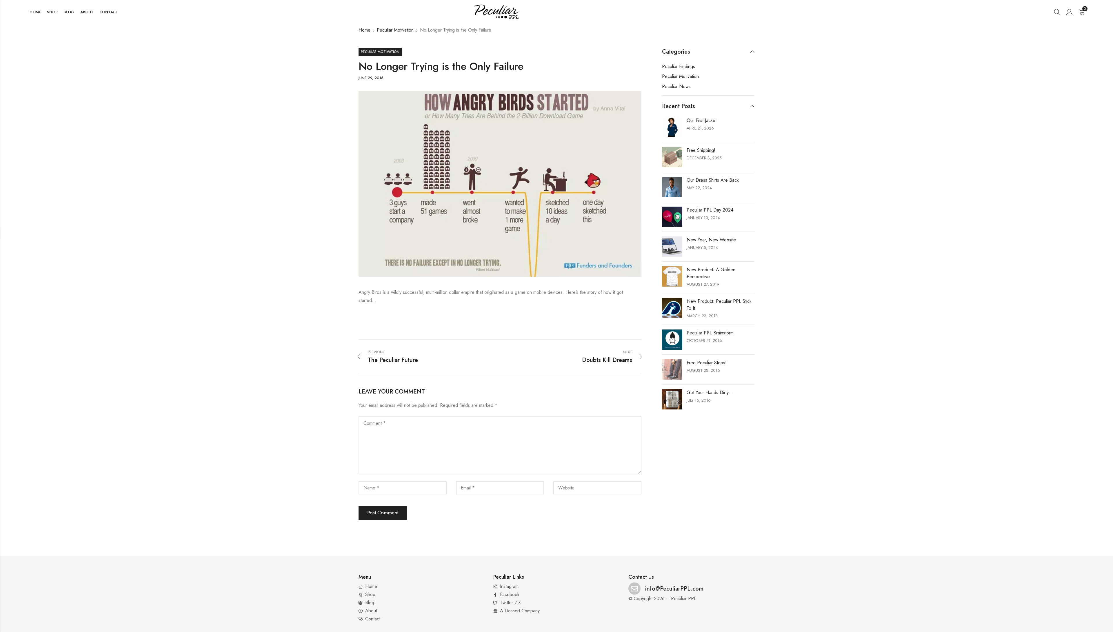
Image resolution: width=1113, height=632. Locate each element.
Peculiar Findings (678, 66)
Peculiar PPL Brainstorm (710, 332)
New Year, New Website (711, 239)
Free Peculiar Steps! (707, 362)
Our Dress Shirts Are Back (713, 180)
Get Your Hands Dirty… (710, 392)
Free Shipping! (701, 150)
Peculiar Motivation (395, 30)
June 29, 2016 (371, 78)
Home (364, 30)
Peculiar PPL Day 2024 (710, 210)
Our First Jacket (701, 120)
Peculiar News (676, 86)
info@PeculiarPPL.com (674, 588)
